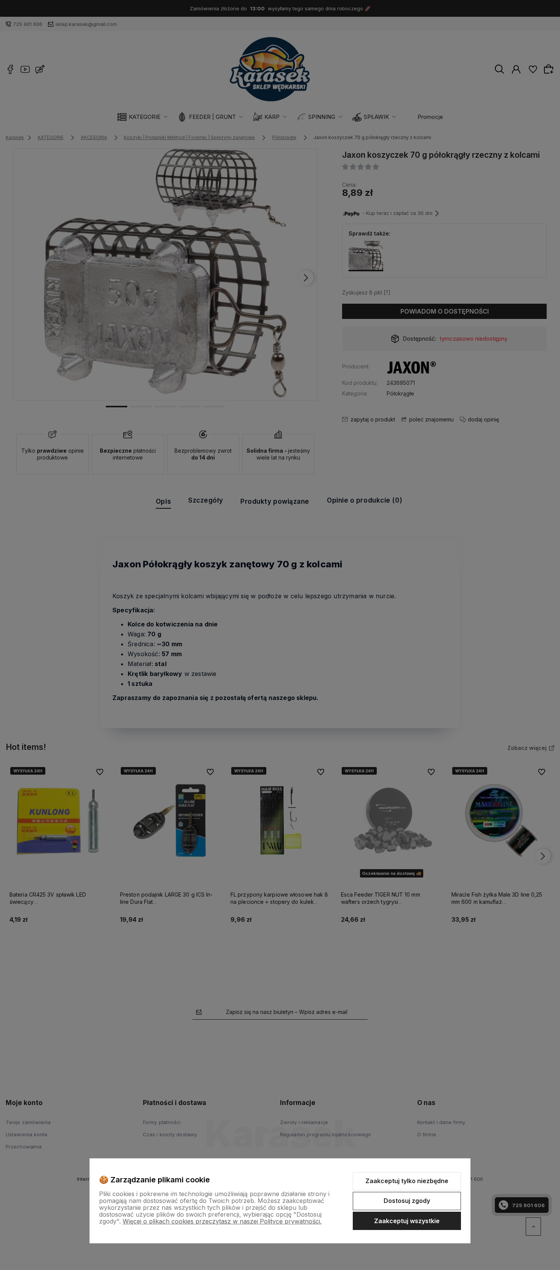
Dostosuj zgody (407, 1200)
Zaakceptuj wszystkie (407, 1221)
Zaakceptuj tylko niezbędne (406, 1181)
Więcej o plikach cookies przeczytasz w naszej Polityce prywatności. (222, 1221)
